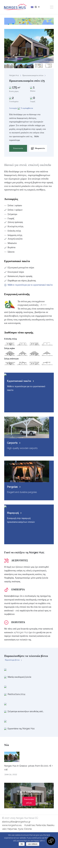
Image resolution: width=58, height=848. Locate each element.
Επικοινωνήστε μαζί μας (29, 801)
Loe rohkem (32, 844)
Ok (22, 844)
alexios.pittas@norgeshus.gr (16, 821)
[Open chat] (51, 841)
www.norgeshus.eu (12, 825)
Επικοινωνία (18, 148)
